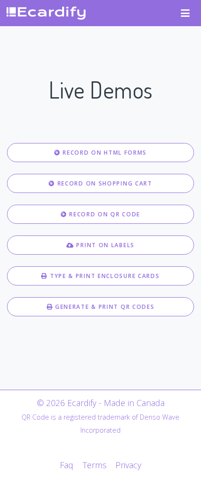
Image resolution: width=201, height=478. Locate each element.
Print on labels (104, 245)
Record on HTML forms (104, 153)
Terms (94, 465)
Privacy (128, 465)
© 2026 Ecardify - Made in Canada (101, 402)
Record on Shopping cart (103, 183)
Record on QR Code (104, 214)
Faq (66, 465)
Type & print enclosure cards (103, 276)
